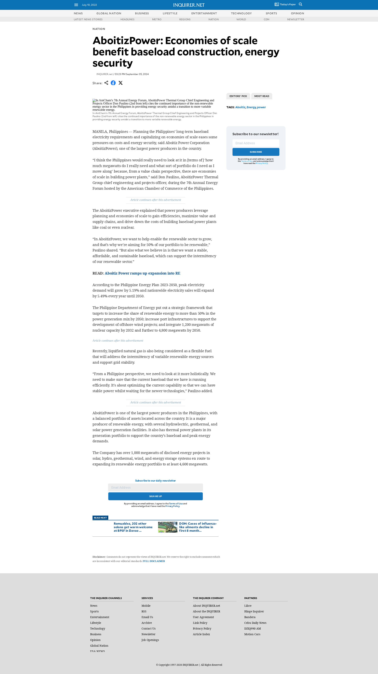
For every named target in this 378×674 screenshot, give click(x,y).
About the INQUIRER (206, 611)
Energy (251, 107)
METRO (156, 19)
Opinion (95, 640)
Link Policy (200, 623)
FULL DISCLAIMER (154, 561)
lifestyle (170, 13)
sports (271, 13)
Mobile (146, 605)
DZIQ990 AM (252, 628)
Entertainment (99, 617)
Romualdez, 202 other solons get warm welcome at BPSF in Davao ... (133, 527)
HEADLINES (127, 19)
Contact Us (149, 628)
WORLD (241, 19)
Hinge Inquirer (254, 611)
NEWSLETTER (295, 19)
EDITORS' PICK (238, 96)
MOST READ (261, 96)
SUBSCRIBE (256, 151)
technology (241, 13)
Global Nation (99, 645)
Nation (99, 29)
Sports (94, 611)
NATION (213, 19)
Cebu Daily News (255, 623)
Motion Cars (252, 634)
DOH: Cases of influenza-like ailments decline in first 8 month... (198, 527)
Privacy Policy (172, 506)
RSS (144, 611)
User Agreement (203, 617)
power (261, 107)
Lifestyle (95, 623)
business (142, 13)
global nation (108, 13)
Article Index (201, 634)
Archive (147, 623)
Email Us (147, 617)
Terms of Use (176, 503)
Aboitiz (240, 107)
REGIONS (185, 19)
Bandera (250, 617)
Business (95, 634)
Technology (97, 628)
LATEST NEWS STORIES (88, 19)
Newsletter (149, 634)
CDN (267, 19)
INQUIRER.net (104, 74)
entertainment (204, 13)
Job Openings (150, 640)
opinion (297, 13)
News (78, 13)
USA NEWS (97, 651)
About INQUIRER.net (206, 605)
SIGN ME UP (155, 496)
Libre (247, 605)
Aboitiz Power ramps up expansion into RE (142, 273)
